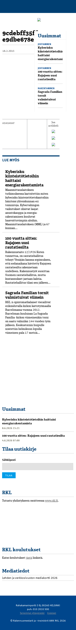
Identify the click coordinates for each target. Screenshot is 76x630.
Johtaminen (44, 44)
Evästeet (51, 613)
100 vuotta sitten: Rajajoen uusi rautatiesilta (50, 75)
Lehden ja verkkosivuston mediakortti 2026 (29, 577)
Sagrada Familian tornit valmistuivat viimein (50, 97)
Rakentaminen (46, 88)
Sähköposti (9, 460)
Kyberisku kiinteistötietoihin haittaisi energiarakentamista (53, 53)
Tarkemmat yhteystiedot (32, 613)
